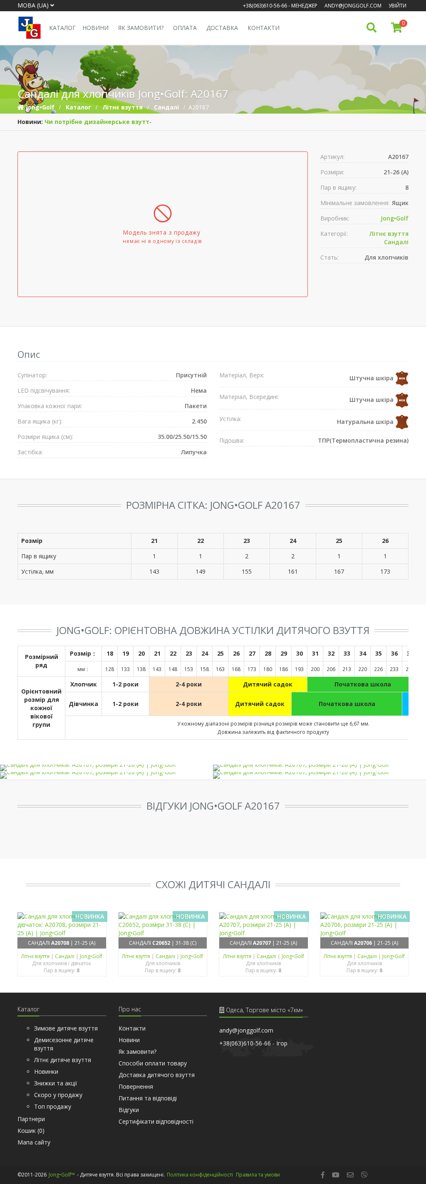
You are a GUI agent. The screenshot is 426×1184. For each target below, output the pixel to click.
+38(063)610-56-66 (265, 5)
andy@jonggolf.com (352, 5)
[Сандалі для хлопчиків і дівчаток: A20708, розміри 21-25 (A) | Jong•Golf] (61, 924)
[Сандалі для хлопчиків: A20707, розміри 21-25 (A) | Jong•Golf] (263, 924)
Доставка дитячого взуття (157, 1075)
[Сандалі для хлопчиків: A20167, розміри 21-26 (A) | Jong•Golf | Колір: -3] (106, 775)
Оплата (185, 28)
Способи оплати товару (153, 1063)
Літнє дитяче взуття (62, 1060)
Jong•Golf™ (62, 1174)
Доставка (222, 28)
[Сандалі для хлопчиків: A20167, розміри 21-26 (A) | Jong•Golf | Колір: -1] (106, 768)
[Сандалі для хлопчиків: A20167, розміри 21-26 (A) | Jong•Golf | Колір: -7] (319, 775)
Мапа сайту (33, 1142)
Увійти (397, 5)
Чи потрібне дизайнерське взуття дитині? (112, 122)
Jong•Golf (395, 218)
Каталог (62, 28)
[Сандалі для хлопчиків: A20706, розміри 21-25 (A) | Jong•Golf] (364, 924)
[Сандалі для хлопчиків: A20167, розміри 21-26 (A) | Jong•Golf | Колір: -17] (319, 768)
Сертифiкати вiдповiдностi (156, 1121)
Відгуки (129, 1110)
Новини (95, 28)
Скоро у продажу (58, 1095)
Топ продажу (52, 1106)
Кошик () (31, 1130)
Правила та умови (258, 1174)
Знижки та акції (55, 1083)
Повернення (136, 1086)
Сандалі (396, 242)
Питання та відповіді (148, 1098)
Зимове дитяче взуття (66, 1028)
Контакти (264, 28)
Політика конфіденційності (200, 1174)
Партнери (31, 1119)
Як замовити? (140, 28)
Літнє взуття (389, 234)
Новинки (46, 1071)
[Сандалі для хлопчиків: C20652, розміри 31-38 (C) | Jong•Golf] (163, 924)
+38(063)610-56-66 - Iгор (253, 1043)
